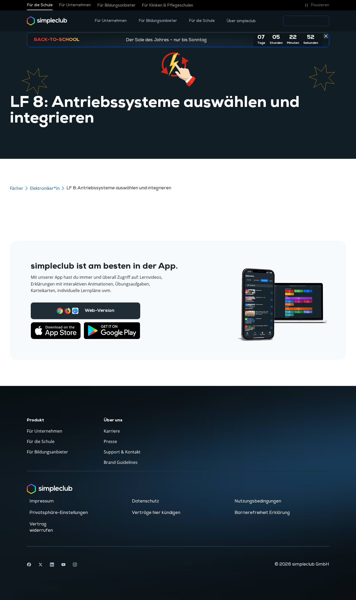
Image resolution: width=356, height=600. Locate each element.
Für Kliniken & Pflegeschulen (167, 5)
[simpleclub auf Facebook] (29, 564)
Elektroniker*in (45, 188)
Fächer (16, 188)
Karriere (112, 431)
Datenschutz (145, 501)
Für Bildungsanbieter (116, 5)
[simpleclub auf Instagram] (75, 564)
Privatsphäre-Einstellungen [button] (58, 512)
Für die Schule (40, 5)
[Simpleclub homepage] (47, 20)
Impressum (41, 501)
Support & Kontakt (122, 452)
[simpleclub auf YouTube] (63, 564)
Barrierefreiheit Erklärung (262, 512)
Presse (110, 441)
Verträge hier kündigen (156, 512)
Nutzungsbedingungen (258, 501)
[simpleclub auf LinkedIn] (52, 564)
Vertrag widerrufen (41, 527)
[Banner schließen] (326, 36)
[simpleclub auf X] (40, 564)
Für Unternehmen (75, 5)
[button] (316, 5)
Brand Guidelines (121, 462)
